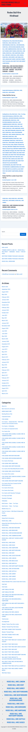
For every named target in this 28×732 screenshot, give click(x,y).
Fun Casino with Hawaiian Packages (11, 493)
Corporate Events (6, 416)
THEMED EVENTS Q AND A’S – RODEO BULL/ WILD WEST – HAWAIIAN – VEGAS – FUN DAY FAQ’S (13, 251)
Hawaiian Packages (7, 498)
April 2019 (4, 354)
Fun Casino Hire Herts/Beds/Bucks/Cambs (13, 468)
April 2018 (4, 367)
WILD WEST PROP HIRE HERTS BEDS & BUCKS (14, 647)
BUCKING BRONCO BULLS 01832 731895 (10, 3)
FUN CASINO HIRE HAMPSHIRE (10, 463)
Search (3, 231)
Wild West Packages (9, 150)
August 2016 (5, 388)
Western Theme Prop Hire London (10, 624)
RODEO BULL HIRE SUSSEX (9, 579)
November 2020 (6, 325)
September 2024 (6, 289)
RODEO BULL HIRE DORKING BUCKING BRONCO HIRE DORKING (13, 206)
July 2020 (4, 331)
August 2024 (5, 292)
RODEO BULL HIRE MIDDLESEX (10, 560)
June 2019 (4, 349)
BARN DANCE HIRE (6, 411)
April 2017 (4, 372)
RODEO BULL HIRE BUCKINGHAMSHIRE (11, 47)
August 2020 (5, 328)
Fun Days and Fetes (7, 495)
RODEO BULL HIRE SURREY (9, 57)
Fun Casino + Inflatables (8, 426)
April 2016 (4, 391)
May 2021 (4, 318)
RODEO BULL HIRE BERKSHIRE (17, 45)
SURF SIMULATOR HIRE (8, 589)
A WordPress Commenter (8, 274)
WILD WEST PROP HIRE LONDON (10, 652)
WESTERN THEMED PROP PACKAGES (16, 146)
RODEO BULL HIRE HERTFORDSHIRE (11, 550)
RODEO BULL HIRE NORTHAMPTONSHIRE (12, 566)
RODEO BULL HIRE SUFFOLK (16, 140)
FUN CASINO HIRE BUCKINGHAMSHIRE (12, 458)
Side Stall (17, 142)
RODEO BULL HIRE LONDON (17, 55)
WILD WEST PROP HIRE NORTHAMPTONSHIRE (14, 654)
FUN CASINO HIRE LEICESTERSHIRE (11, 471)
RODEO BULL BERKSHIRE (8, 261)
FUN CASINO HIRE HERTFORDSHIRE (11, 466)
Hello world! (5, 247)
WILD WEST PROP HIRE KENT (13, 156)
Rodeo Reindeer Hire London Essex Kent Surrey (14, 581)
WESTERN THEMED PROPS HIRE (10, 634)
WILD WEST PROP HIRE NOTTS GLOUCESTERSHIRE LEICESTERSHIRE (13, 162)
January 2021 (5, 323)
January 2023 (5, 299)
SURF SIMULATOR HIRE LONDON (10, 612)
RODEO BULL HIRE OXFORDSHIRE (10, 568)
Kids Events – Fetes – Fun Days (10, 503)
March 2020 (5, 339)
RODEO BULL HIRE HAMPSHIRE (13, 53)
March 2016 (5, 393)
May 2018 (4, 365)
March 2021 (5, 320)
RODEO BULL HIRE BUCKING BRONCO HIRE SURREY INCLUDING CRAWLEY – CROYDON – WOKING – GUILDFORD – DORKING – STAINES (13, 68)
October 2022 (5, 305)
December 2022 (6, 302)
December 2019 (6, 344)
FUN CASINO (5, 419)
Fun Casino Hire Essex (7, 461)
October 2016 (5, 383)
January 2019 (5, 362)
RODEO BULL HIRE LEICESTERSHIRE (14, 132)
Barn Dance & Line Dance (8, 408)
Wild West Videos (6, 673)
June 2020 (4, 333)
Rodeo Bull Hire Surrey (9, 95)
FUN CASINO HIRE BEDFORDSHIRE (11, 455)
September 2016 (6, 385)
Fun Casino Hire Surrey (7, 488)
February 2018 (5, 370)
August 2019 (5, 346)
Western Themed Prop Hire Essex (10, 627)
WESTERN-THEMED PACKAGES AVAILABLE (13, 256)
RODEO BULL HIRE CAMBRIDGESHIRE (11, 535)
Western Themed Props (8, 148)
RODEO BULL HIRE (7, 43)
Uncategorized (5, 621)
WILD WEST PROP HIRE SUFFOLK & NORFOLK (13, 666)
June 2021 (4, 315)
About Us (4, 406)
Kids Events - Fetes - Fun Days (18, 114)
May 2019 (4, 352)
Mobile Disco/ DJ (6, 508)
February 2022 (5, 307)
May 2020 (4, 336)
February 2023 (5, 297)
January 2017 (5, 380)
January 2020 (5, 341)
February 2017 (5, 378)
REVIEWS (4, 515)
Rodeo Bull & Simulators (17, 40)
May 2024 (4, 294)
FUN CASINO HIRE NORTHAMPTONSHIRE (12, 481)
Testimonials (5, 619)
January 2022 (5, 310)
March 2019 (5, 357)
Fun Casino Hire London (8, 474)
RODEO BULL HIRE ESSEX (17, 198)
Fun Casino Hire (6, 431)
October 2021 (5, 312)
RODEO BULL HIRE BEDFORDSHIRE (10, 118)
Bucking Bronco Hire (7, 40)
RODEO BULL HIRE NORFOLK (9, 563)
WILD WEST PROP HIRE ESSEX (10, 644)
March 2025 (5, 286)
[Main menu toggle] (25, 3)
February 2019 (5, 359)
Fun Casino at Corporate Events (10, 428)
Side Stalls (4, 587)
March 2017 (5, 375)
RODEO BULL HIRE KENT (8, 553)
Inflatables (4, 501)
